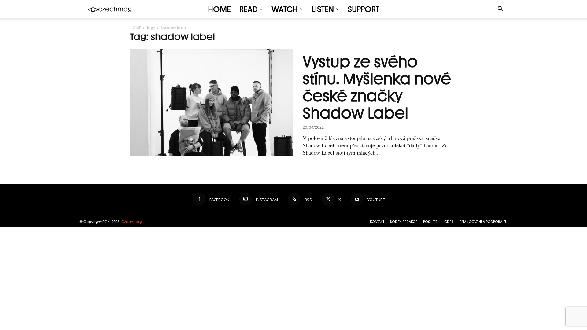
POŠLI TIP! (430, 222)
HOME (219, 9)
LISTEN (323, 9)
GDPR (448, 222)
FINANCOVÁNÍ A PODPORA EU (483, 222)
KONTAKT (377, 222)
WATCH (284, 9)
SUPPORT (363, 9)
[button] (500, 10)
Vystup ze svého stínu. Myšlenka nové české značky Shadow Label (377, 87)
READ (248, 9)
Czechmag (131, 222)
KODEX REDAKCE (403, 222)
